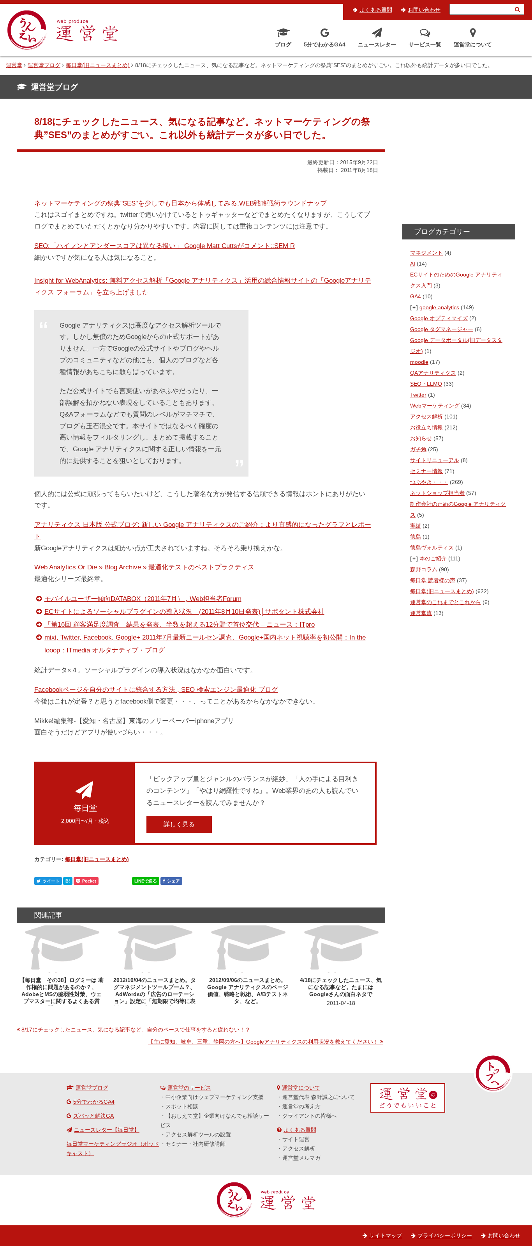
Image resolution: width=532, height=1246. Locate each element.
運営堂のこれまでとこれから (445, 602)
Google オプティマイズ (439, 318)
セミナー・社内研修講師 (195, 1144)
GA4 (415, 296)
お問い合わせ (424, 10)
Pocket (89, 881)
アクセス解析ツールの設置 (198, 1134)
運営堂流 (421, 613)
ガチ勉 (418, 449)
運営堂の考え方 (301, 1106)
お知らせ (421, 438)
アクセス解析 (426, 416)
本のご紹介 (433, 558)
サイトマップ (385, 1235)
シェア (173, 881)
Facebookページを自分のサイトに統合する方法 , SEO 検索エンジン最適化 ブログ (156, 689)
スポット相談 (182, 1106)
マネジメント (426, 253)
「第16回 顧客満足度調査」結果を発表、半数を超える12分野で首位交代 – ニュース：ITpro (179, 624)
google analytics (439, 307)
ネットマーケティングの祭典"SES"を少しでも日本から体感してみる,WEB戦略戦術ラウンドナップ (180, 203)
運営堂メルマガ (301, 1158)
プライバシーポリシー (444, 1235)
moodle (419, 362)
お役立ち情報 (426, 427)
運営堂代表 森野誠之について (318, 1097)
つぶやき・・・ (429, 482)
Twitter (418, 395)
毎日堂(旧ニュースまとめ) (97, 859)
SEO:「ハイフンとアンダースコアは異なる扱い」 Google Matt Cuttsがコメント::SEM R (164, 246)
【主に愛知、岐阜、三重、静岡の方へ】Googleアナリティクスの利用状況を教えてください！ (263, 1042)
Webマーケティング (435, 405)
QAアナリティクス (433, 373)
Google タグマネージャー (441, 329)
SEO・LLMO (426, 384)
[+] (414, 307)
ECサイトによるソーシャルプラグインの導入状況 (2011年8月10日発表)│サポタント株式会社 (184, 611)
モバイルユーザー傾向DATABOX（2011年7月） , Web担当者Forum (142, 599)
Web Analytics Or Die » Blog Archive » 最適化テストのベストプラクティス (144, 567)
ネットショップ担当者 (437, 493)
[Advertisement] (458, 164)
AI (412, 264)
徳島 (415, 536)
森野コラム (423, 569)
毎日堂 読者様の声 (432, 580)
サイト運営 (296, 1139)
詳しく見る (179, 824)
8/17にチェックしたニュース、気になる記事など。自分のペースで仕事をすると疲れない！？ (135, 1029)
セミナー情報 (426, 471)
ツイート (51, 881)
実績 (415, 526)
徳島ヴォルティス (432, 547)
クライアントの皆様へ (309, 1116)
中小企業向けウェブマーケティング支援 (215, 1097)
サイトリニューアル (434, 460)
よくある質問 (375, 10)
